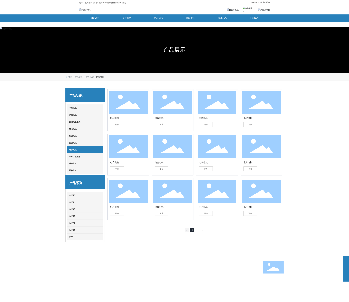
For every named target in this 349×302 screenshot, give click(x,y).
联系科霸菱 (265, 2)
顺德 (277, 292)
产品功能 (90, 77)
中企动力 (270, 292)
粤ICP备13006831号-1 (75, 296)
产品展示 (174, 49)
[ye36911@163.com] (346, 265)
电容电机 (114, 118)
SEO (282, 292)
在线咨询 (255, 2)
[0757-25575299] (346, 259)
